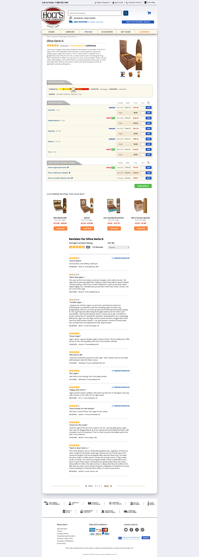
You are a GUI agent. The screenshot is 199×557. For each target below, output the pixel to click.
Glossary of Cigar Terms (65, 538)
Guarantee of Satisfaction (65, 541)
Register (106, 2)
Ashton (87, 218)
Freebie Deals (63, 37)
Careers (59, 531)
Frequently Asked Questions (66, 536)
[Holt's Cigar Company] (55, 17)
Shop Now (60, 228)
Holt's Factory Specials (140, 218)
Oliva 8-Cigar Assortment (57, 167)
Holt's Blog (151, 2)
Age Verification (62, 529)
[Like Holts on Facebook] (131, 530)
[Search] (125, 13)
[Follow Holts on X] (137, 530)
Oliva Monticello (60, 218)
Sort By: (111, 243)
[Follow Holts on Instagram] (142, 530)
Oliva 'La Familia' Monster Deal (59, 178)
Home (49, 37)
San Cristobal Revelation (114, 218)
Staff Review (91, 45)
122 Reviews (64, 46)
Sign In (99, 2)
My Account (119, 2)
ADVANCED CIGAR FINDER (84, 18)
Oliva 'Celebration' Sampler (58, 173)
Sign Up (146, 538)
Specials (54, 37)
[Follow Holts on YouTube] (126, 530)
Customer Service (134, 2)
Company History (62, 534)
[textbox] (94, 13)
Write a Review (77, 45)
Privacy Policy (61, 543)
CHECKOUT (143, 186)
